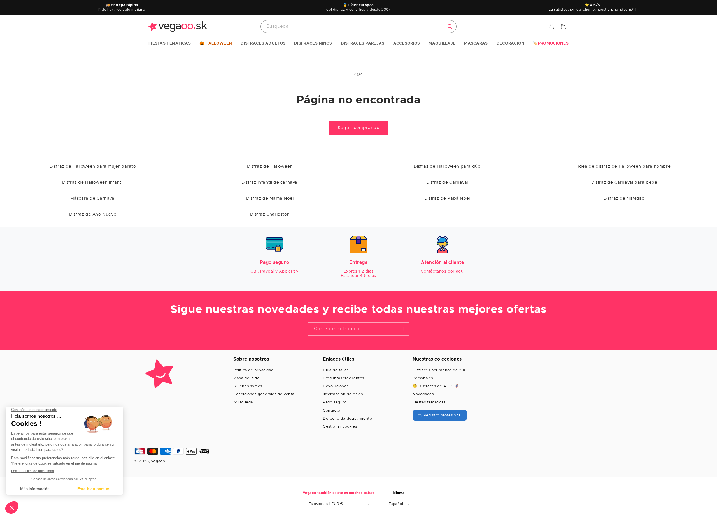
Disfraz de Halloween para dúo (447, 166)
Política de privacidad (253, 370)
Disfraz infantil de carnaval (270, 182)
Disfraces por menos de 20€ (440, 370)
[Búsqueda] (450, 26)
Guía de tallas (335, 370)
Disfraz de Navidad (624, 198)
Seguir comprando (359, 128)
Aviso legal (243, 402)
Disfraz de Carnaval (447, 182)
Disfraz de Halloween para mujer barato (93, 166)
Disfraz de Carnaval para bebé (624, 182)
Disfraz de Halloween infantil (93, 182)
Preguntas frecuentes (343, 378)
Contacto (331, 410)
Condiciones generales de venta (263, 394)
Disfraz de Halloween (270, 166)
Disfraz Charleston (270, 214)
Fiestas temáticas (429, 402)
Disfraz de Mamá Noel (270, 198)
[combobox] (358, 26)
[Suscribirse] (402, 329)
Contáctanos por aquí (442, 271)
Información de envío (343, 394)
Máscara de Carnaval (92, 198)
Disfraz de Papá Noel (447, 198)
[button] (169, 44)
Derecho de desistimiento (347, 419)
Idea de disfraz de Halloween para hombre (624, 166)
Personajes (423, 378)
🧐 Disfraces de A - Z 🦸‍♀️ (436, 386)
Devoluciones (335, 386)
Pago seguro (335, 402)
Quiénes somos (247, 386)
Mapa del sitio (246, 378)
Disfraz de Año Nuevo (92, 214)
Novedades (423, 394)
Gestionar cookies (340, 426)
